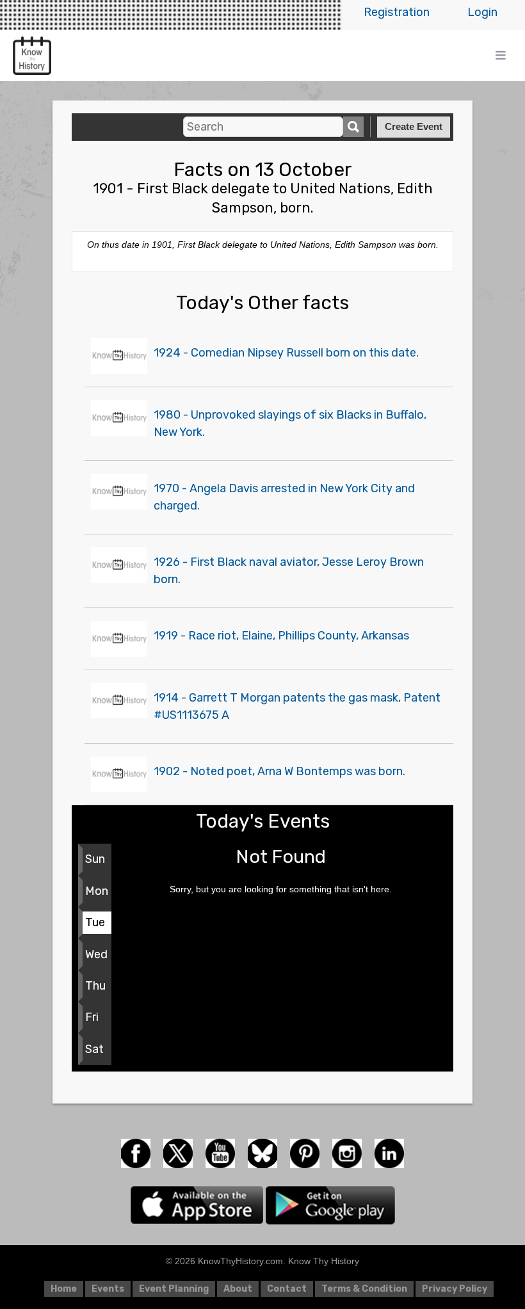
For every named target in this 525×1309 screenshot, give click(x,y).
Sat (94, 1049)
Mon (96, 891)
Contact (287, 1288)
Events (108, 1288)
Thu (95, 986)
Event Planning (174, 1288)
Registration (397, 12)
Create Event (413, 126)
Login (482, 12)
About (237, 1288)
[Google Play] (330, 1205)
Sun (95, 859)
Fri (92, 1017)
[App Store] (198, 1205)
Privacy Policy (454, 1288)
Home (64, 1288)
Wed (96, 954)
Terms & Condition (364, 1288)
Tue (95, 922)
